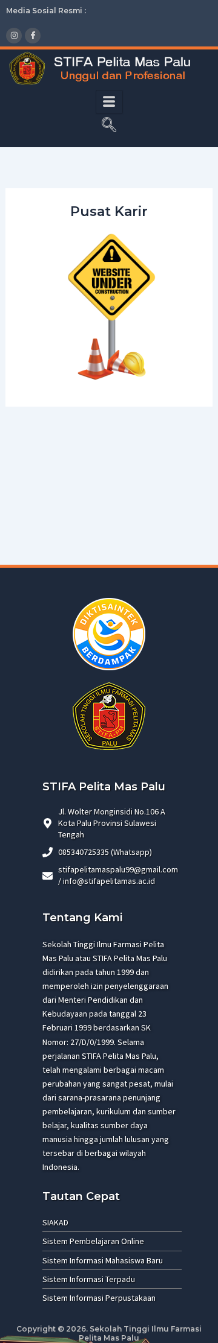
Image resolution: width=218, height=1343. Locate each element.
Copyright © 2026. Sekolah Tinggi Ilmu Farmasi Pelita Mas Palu (109, 1333)
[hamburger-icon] (109, 102)
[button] (109, 126)
